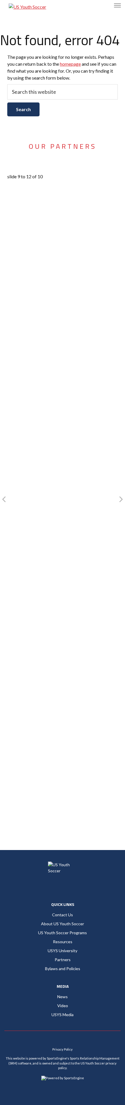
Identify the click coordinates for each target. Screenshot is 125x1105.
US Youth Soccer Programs (62, 932)
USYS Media (62, 1014)
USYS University (62, 950)
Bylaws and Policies (62, 968)
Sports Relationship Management (94, 1058)
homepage (70, 64)
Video (62, 1005)
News (62, 996)
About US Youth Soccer (62, 923)
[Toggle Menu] (117, 5)
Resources (62, 941)
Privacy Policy (62, 1049)
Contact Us (62, 914)
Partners (63, 959)
